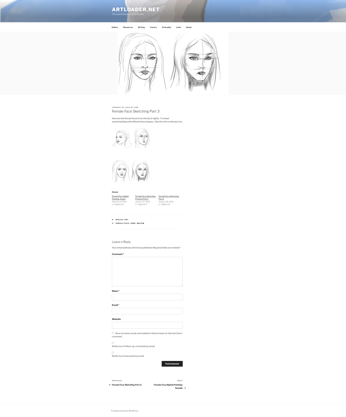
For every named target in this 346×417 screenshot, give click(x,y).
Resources (128, 27)
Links (178, 27)
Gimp (133, 223)
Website (116, 319)
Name (115, 291)
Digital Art (122, 220)
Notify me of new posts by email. (128, 356)
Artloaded (166, 27)
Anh (136, 107)
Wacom (140, 223)
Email (115, 305)
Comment (118, 254)
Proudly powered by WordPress (124, 411)
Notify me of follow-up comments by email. (133, 346)
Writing (141, 27)
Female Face (122, 223)
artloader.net (136, 9)
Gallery (115, 27)
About (189, 27)
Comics (153, 27)
